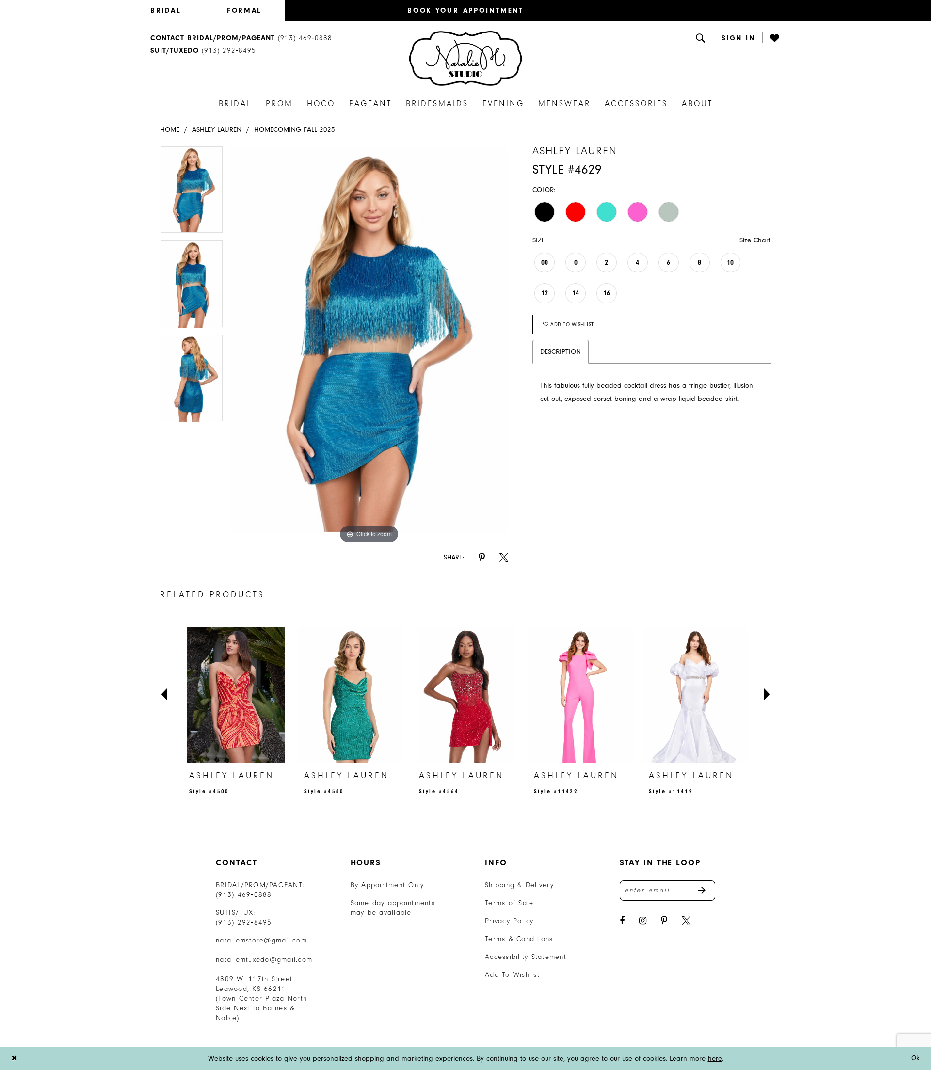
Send (706, 890)
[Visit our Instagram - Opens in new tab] (642, 920)
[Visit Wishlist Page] (775, 37)
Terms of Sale (509, 903)
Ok (915, 1058)
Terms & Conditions (519, 939)
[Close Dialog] (14, 1058)
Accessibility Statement (525, 957)
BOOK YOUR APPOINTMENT (465, 10)
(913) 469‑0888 (244, 895)
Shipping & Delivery (519, 885)
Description (560, 352)
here (715, 1058)
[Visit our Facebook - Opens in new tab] (622, 920)
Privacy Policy (509, 921)
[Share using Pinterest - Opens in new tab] (482, 557)
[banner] (465, 58)
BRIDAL (165, 10)
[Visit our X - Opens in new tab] (686, 920)
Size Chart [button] (754, 240)
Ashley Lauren (216, 130)
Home (169, 130)
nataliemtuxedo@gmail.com (264, 960)
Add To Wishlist (512, 975)
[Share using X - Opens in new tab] (503, 557)
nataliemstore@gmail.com (261, 940)
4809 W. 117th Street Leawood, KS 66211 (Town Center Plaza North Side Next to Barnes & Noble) (261, 998)
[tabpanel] (191, 193)
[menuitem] (177, 10)
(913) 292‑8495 (244, 922)
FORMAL (244, 10)
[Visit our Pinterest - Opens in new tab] (664, 920)
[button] (738, 38)
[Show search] (701, 37)
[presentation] (236, 695)
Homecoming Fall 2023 (294, 130)
